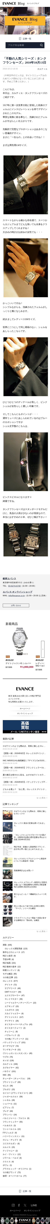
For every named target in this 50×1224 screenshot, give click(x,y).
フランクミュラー (12, 1122)
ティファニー (10, 1151)
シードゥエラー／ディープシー (19, 1003)
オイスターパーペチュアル (17, 1024)
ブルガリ (9, 1089)
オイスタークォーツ (14, 1028)
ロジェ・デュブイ (12, 1140)
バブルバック (11, 1035)
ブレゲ (8, 1111)
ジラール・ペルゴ (12, 1158)
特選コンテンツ (11, 970)
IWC (7, 1075)
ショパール (10, 1104)
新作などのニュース (13, 952)
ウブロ (8, 1057)
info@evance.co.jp (16, 595)
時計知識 (9, 963)
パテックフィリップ (14, 1042)
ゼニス (8, 1086)
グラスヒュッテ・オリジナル (17, 1169)
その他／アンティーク (15, 1039)
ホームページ (25, 708)
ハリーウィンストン (13, 1136)
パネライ (9, 1071)
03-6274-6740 (14, 586)
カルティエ (42, 69)
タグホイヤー (11, 1068)
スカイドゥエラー (13, 1013)
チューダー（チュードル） (16, 1078)
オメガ (8, 1060)
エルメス (9, 1147)
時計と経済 (9, 956)
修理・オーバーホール (14, 1176)
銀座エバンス (9, 578)
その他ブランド (12, 1172)
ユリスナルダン (11, 1143)
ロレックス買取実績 (15, 948)
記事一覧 (27, 38)
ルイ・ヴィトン (12, 1154)
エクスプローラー (13, 995)
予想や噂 (8, 959)
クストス (8, 1161)
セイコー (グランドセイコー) (17, 1093)
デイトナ (10, 985)
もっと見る (41, 798)
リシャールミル (12, 1129)
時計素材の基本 (12, 967)
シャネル (9, 1100)
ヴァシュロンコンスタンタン (17, 1053)
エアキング (11, 1006)
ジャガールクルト (12, 1096)
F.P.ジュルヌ (10, 1133)
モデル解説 (10, 974)
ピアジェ (8, 1107)
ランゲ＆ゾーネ (12, 1049)
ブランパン (10, 1114)
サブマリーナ (12, 988)
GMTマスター (12, 992)
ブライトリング (12, 1082)
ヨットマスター (12, 999)
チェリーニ (10, 1031)
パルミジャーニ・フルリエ (16, 1118)
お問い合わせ (16, 605)
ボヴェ (7, 1165)
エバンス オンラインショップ (17, 592)
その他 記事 (10, 977)
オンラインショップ (25, 713)
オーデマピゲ (11, 1046)
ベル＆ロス (9, 1125)
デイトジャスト (13, 1017)
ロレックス (10, 981)
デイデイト (11, 1021)
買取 (7, 945)
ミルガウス (11, 1010)
